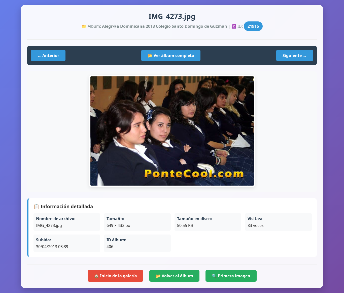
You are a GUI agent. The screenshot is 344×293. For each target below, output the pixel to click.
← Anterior (48, 55)
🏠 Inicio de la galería (115, 276)
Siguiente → (295, 55)
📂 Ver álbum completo (171, 55)
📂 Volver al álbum (174, 276)
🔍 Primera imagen (231, 276)
